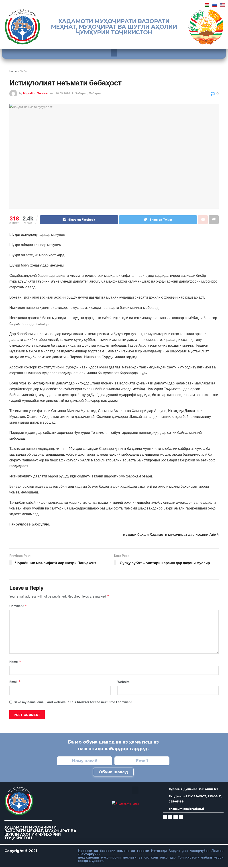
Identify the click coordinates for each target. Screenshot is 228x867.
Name (15, 661)
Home (13, 71)
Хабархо (25, 71)
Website (123, 681)
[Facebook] (170, 817)
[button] (114, 53)
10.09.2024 (63, 93)
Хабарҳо (95, 93)
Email (15, 681)
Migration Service (35, 93)
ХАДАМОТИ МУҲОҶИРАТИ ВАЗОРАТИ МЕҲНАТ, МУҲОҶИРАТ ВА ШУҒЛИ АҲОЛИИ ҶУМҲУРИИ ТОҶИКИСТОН (114, 27)
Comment (18, 606)
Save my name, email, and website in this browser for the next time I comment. (73, 702)
